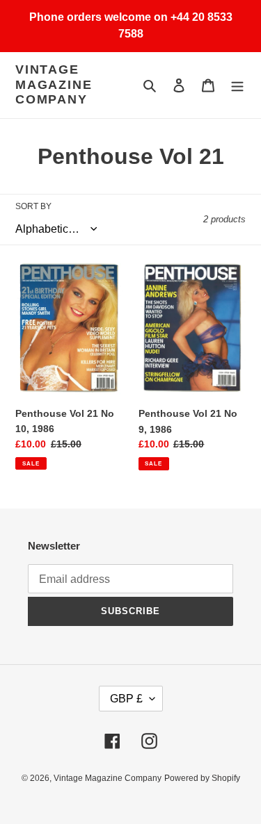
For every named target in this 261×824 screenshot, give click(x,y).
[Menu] (237, 85)
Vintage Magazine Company (53, 84)
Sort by (33, 206)
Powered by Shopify (202, 778)
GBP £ (126, 698)
